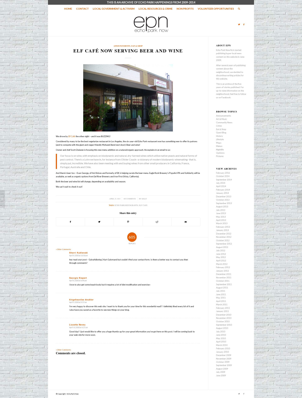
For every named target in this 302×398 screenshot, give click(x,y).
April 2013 (221, 220)
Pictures (220, 156)
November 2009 (223, 358)
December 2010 (223, 314)
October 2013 (222, 200)
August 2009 (222, 368)
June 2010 (221, 335)
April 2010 (221, 341)
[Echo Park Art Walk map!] (2, 199)
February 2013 (223, 227)
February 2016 (223, 173)
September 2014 (224, 179)
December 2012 (223, 233)
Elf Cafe (143, 205)
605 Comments (130, 199)
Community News (224, 122)
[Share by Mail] (185, 222)
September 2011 (224, 284)
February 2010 (223, 348)
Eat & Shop (137, 46)
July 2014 (220, 183)
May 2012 (221, 257)
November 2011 (223, 277)
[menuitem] (68, 9)
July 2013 (220, 210)
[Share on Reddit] (157, 222)
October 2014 (222, 176)
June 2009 (221, 375)
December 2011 (223, 274)
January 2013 (222, 230)
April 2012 (221, 260)
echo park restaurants (126, 205)
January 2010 (222, 352)
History (219, 136)
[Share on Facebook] (70, 222)
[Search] (238, 9)
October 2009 (222, 362)
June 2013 (221, 213)
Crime (219, 126)
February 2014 (223, 189)
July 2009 (220, 372)
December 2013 (223, 196)
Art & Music (221, 119)
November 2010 (223, 318)
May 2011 (221, 297)
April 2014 (221, 186)
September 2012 (224, 243)
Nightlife (220, 149)
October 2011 (222, 281)
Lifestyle (220, 139)
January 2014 (222, 193)
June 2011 (221, 294)
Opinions (220, 153)
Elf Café (71, 136)
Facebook (226, 97)
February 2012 (223, 267)
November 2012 (223, 237)
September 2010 (224, 325)
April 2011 (221, 301)
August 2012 (222, 247)
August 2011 (222, 287)
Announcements (122, 46)
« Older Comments (63, 249)
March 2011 (221, 304)
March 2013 (221, 223)
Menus (219, 146)
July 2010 (220, 331)
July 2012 (220, 250)
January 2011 (222, 311)
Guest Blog (221, 132)
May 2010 (221, 338)
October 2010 (222, 321)
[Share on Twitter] (99, 222)
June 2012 (221, 254)
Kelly (144, 199)
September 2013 (224, 203)
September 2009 (224, 365)
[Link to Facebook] (243, 24)
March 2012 (221, 264)
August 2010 (222, 328)
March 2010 (221, 345)
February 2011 (223, 308)
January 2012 (222, 271)
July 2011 (220, 291)
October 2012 (222, 240)
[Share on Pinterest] (128, 222)
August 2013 (222, 206)
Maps (218, 143)
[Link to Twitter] (239, 24)
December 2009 (223, 355)
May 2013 (221, 217)
